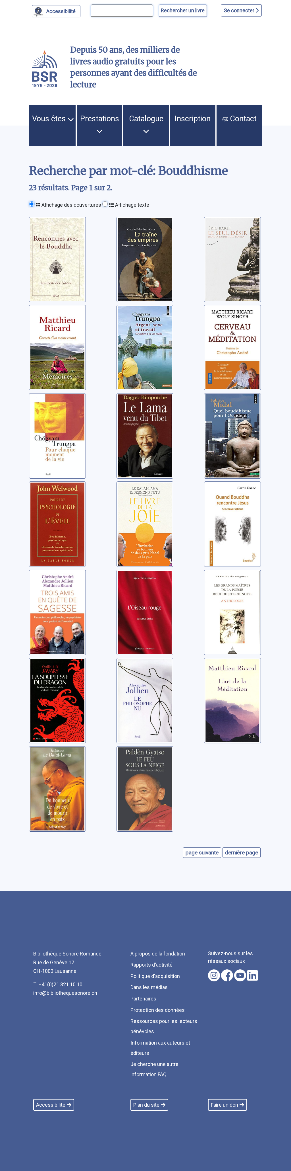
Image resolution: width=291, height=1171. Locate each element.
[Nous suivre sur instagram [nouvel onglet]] (214, 975)
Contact (242, 118)
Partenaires (143, 999)
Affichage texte (131, 205)
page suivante (202, 852)
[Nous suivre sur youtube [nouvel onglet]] (240, 975)
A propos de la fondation (157, 954)
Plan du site (146, 1105)
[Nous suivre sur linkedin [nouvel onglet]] (252, 975)
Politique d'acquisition (155, 976)
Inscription (193, 118)
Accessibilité (61, 11)
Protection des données (157, 1010)
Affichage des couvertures (70, 205)
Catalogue (146, 118)
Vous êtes (50, 118)
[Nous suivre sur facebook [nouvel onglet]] (227, 975)
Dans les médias (149, 987)
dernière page (241, 852)
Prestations (99, 118)
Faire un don (224, 1105)
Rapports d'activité (151, 965)
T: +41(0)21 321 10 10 (57, 984)
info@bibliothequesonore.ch (65, 993)
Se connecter (239, 10)
